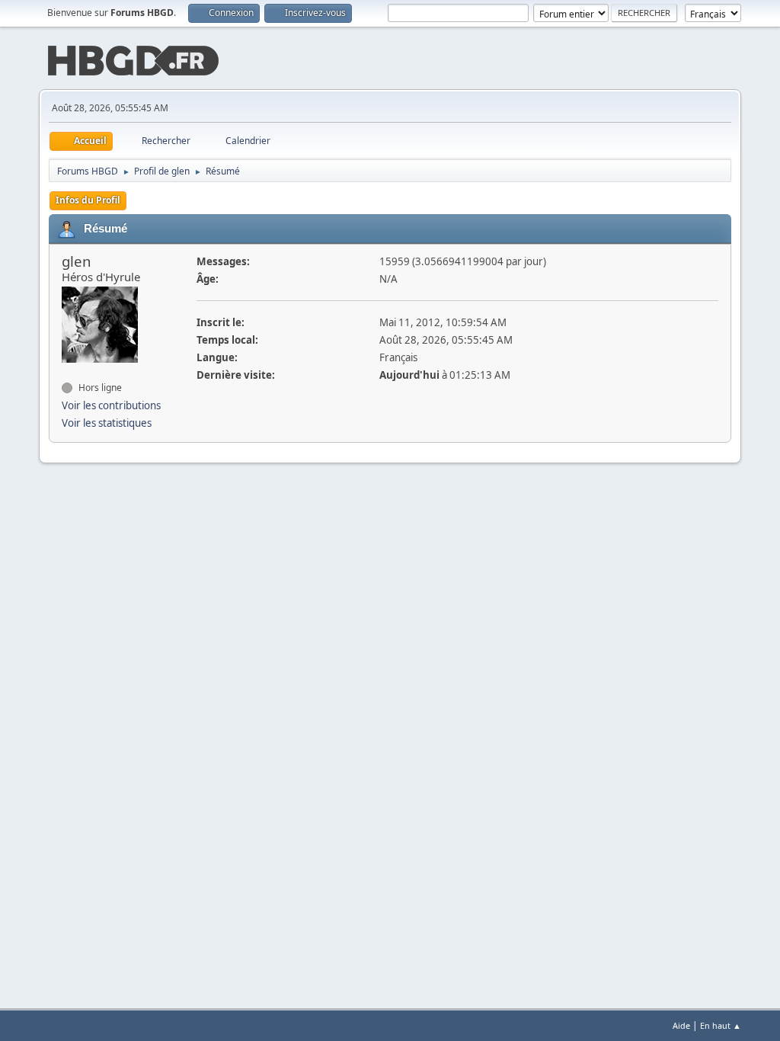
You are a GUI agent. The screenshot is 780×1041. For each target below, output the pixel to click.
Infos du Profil (88, 200)
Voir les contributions (111, 405)
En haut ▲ (720, 1025)
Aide (681, 1025)
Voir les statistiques (107, 423)
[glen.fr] (68, 369)
